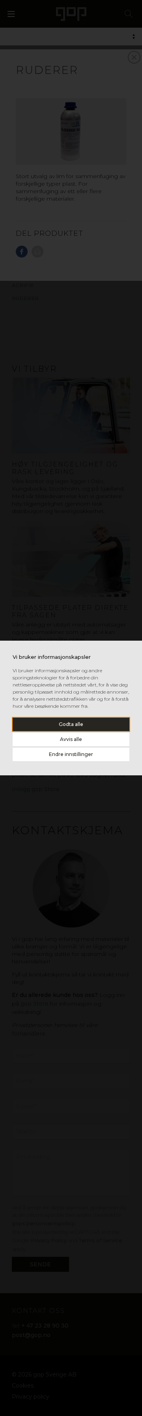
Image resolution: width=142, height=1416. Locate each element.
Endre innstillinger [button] (71, 754)
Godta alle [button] (71, 724)
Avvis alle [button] (71, 739)
